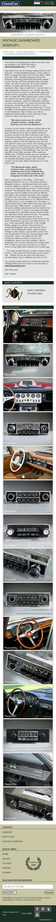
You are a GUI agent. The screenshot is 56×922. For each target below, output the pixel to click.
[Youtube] (37, 914)
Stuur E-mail (35, 293)
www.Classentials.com (15, 67)
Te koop (6, 863)
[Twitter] (48, 909)
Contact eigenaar (12, 841)
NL (12, 892)
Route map (8, 837)
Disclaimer (27, 913)
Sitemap (6, 872)
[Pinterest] (43, 909)
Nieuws (6, 859)
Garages (7, 832)
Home (5, 854)
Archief (6, 868)
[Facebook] (37, 909)
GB (4, 892)
